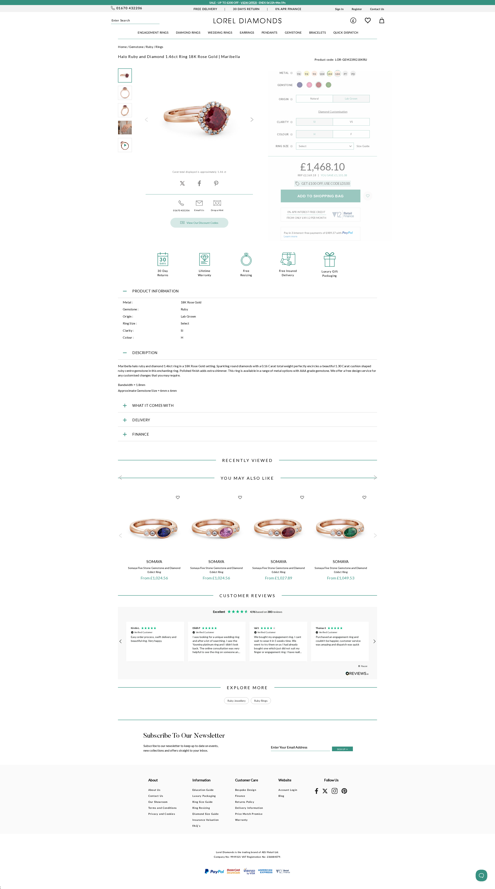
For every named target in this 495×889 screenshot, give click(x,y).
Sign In (339, 9)
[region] (247, 641)
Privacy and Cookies (161, 814)
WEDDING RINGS (220, 32)
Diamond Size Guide (205, 814)
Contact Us (377, 9)
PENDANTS (269, 32)
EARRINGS (247, 32)
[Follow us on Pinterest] (344, 793)
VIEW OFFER (249, 2)
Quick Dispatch (345, 32)
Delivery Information (249, 808)
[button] (120, 641)
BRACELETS (317, 32)
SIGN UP (342, 749)
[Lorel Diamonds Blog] (247, 22)
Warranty (241, 820)
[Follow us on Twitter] (325, 792)
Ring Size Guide (202, 802)
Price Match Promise (249, 814)
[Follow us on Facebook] (316, 793)
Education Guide (203, 790)
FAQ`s (196, 826)
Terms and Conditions (162, 808)
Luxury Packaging (204, 796)
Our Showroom (158, 802)
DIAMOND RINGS (188, 32)
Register (357, 9)
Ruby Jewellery (236, 700)
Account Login (287, 790)
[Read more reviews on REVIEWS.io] (357, 673)
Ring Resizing (201, 808)
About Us (154, 790)
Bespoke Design (245, 790)
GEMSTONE (293, 32)
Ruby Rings (261, 700)
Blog (281, 796)
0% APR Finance (288, 9)
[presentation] (146, 120)
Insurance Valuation (205, 820)
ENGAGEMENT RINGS (153, 32)
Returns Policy (244, 802)
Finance (240, 796)
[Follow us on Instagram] (335, 793)
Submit (158, 20)
